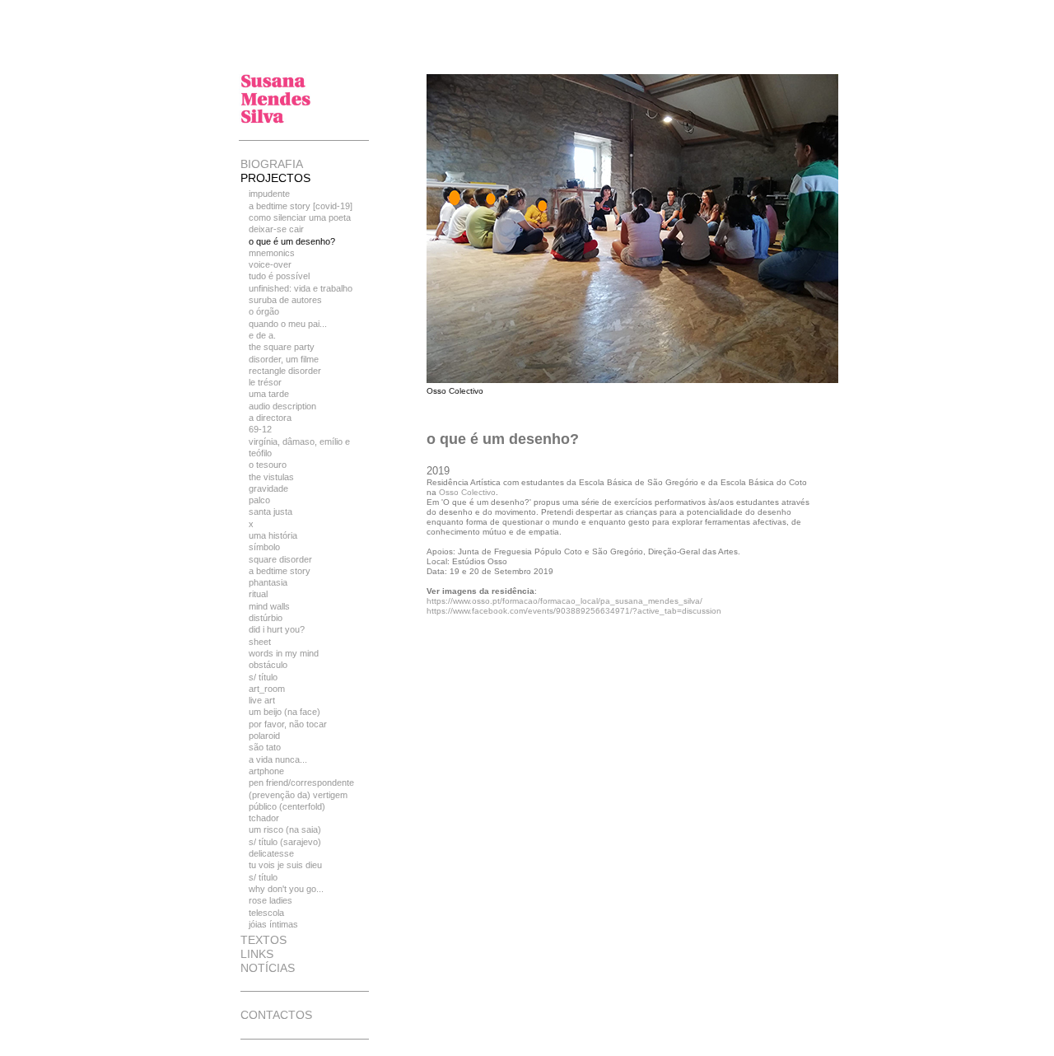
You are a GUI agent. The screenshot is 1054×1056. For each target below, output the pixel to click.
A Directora (270, 418)
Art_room (267, 689)
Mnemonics (272, 253)
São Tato (265, 747)
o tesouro (268, 465)
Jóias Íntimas (273, 924)
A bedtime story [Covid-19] (300, 206)
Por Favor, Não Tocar (288, 724)
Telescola (266, 913)
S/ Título (263, 677)
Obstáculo (268, 665)
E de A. (262, 335)
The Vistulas (271, 477)
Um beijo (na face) (284, 712)
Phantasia (268, 582)
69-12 (260, 429)
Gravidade (268, 488)
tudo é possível (279, 276)
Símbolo (264, 547)
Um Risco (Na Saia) (285, 829)
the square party (282, 347)
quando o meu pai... (288, 324)
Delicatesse (271, 853)
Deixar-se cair (276, 229)
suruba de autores (285, 300)
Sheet (260, 642)
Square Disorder (280, 559)
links (256, 953)
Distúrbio (265, 618)
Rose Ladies (270, 900)
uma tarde (269, 394)
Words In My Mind (284, 653)
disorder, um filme (284, 359)
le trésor (265, 382)
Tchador (264, 818)
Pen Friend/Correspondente (301, 782)
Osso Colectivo (467, 492)
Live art (262, 700)
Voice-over (270, 264)
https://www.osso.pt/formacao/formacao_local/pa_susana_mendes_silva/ (564, 600)
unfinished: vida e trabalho (300, 288)
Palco (259, 500)
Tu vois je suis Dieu (285, 865)
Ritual (258, 594)
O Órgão (264, 311)
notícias (267, 967)
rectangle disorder (285, 371)
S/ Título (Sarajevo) (285, 842)
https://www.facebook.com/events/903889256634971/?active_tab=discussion (574, 610)
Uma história (273, 535)
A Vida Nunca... (278, 759)
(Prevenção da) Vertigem (298, 795)
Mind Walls (269, 606)
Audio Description (282, 406)
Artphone (266, 771)
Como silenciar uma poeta (300, 217)
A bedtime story (279, 571)
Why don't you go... (286, 889)
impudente (269, 194)
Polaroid (264, 736)
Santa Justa (270, 511)
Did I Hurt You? (277, 629)
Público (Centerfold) (287, 806)
